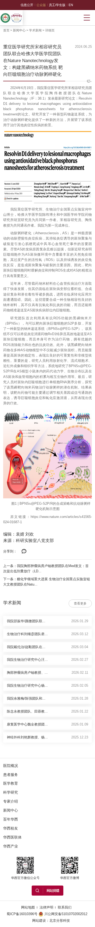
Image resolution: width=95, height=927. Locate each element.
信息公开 (27, 5)
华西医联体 (12, 837)
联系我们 (65, 907)
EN (71, 5)
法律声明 (46, 907)
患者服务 (10, 774)
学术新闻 (35, 30)
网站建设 (39, 921)
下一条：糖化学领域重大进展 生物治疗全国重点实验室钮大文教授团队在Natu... (46, 581)
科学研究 (10, 792)
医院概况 (10, 766)
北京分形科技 (59, 921)
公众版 (41, 5)
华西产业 (10, 846)
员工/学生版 (57, 5)
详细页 (50, 30)
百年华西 (10, 819)
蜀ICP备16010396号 (22, 914)
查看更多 (80, 603)
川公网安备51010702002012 (65, 914)
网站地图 (28, 907)
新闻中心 (19, 30)
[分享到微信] (24, 551)
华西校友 (10, 828)
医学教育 (10, 783)
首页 (6, 30)
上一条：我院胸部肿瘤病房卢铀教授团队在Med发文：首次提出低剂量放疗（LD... (46, 568)
